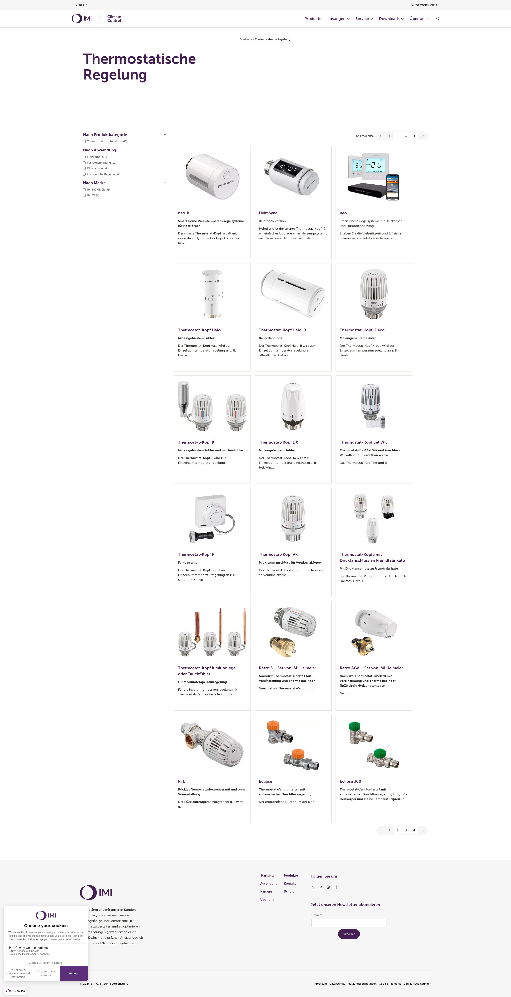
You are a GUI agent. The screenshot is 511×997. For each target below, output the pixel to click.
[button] (380, 135)
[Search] (438, 18)
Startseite (246, 39)
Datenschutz (337, 983)
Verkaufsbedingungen (417, 983)
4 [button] (414, 136)
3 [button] (406, 136)
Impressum (320, 983)
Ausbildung (268, 883)
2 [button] (398, 136)
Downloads (389, 18)
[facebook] (336, 887)
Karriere (266, 891)
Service (362, 18)
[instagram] (328, 887)
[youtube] (320, 887)
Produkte (312, 18)
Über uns (418, 18)
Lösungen (336, 18)
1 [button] (389, 136)
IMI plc (289, 891)
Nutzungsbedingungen (362, 983)
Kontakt (290, 883)
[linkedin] (312, 887)
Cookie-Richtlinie (390, 983)
